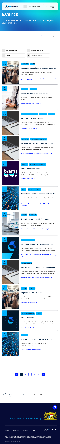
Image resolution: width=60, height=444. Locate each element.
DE (46, 6)
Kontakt (34, 430)
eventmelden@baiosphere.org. (10, 396)
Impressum (25, 430)
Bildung (24, 189)
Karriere (7, 430)
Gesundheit (25, 88)
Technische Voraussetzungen (29, 114)
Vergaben (33, 428)
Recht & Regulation (27, 263)
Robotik (33, 63)
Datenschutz (16, 430)
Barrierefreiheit (23, 428)
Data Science (25, 63)
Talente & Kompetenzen (34, 189)
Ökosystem (51, 114)
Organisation (25, 139)
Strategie (24, 214)
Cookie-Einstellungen (10, 428)
